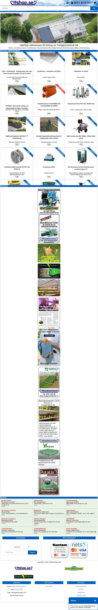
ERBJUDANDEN (81, 586)
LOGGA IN (49, 586)
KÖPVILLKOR (81, 595)
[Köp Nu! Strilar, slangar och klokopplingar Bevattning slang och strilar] (17, 180)
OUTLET (81, 589)
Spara (32, 552)
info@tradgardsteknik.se (18, 586)
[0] (95, 3)
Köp (4, 506)
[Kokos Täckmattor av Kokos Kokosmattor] (81, 52)
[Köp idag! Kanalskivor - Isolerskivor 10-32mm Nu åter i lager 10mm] (49, 52)
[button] (81, 2)
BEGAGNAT (81, 592)
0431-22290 (19, 589)
